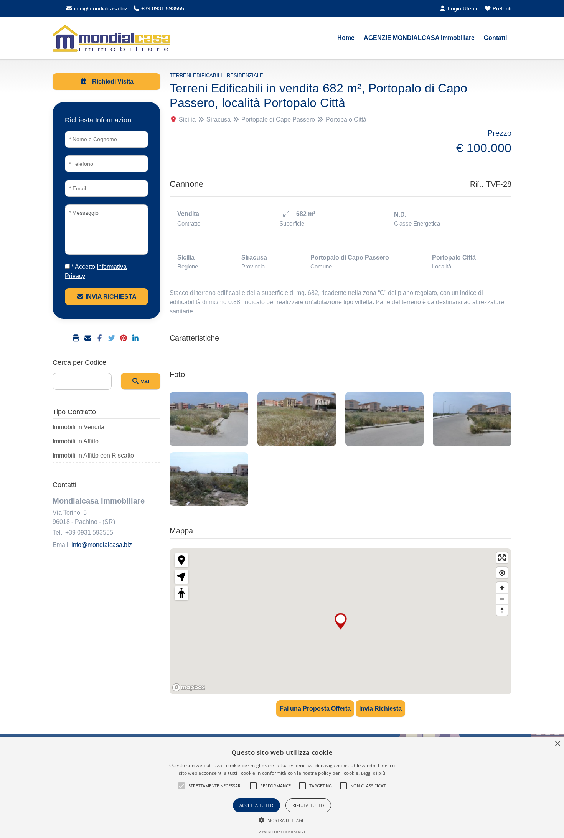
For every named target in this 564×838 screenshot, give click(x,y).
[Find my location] (502, 572)
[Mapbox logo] (189, 687)
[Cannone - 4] (472, 419)
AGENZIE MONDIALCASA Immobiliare (419, 38)
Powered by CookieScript (282, 832)
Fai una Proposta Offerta (315, 708)
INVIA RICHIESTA (110, 296)
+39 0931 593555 (162, 8)
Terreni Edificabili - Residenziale (216, 75)
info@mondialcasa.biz (100, 8)
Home (346, 38)
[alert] (282, 787)
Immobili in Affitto (76, 441)
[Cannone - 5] (209, 479)
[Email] (89, 338)
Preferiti (501, 8)
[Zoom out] (502, 598)
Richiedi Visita (112, 81)
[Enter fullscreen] (502, 557)
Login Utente (462, 8)
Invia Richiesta (380, 708)
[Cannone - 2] (296, 419)
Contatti (495, 38)
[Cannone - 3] (384, 419)
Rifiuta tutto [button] (308, 805)
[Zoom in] (502, 587)
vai (144, 381)
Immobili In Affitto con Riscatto (93, 455)
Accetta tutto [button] (256, 805)
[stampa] (77, 338)
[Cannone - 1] (209, 419)
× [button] (557, 744)
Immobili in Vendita (78, 427)
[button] (181, 786)
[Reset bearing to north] (502, 610)
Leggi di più (373, 773)
